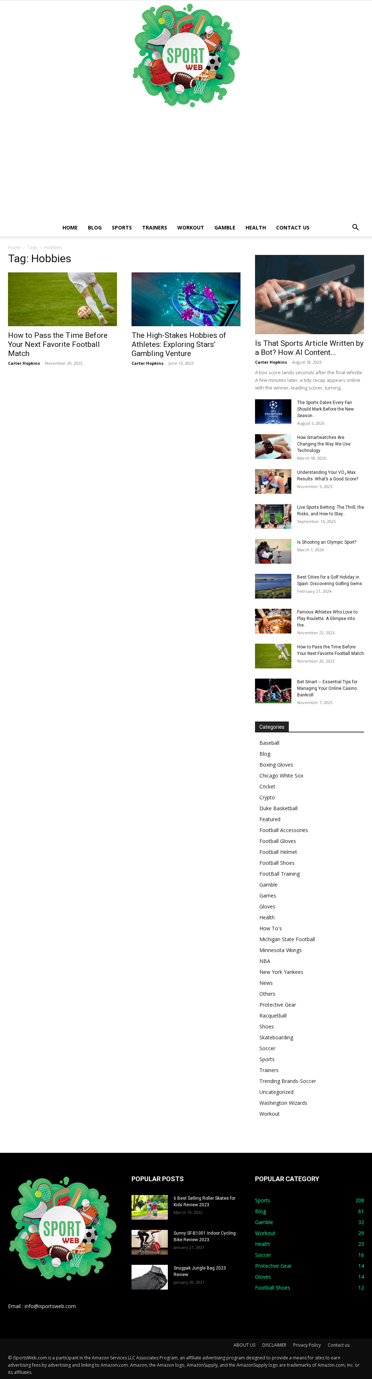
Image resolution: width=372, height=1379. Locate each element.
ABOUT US (244, 1345)
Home (70, 227)
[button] (355, 228)
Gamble (224, 227)
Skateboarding (276, 1037)
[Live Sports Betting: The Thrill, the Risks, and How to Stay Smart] (273, 516)
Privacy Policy (307, 1345)
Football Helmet (278, 851)
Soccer (267, 1048)
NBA (264, 961)
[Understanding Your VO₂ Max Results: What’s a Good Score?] (273, 481)
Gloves (267, 906)
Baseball (269, 742)
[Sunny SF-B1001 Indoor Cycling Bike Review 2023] (150, 1242)
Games (267, 895)
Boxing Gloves (276, 764)
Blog (95, 227)
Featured (269, 819)
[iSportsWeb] (186, 55)
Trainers (154, 227)
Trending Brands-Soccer (287, 1081)
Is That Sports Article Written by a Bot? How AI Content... (309, 348)
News (266, 982)
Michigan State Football (287, 939)
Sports (122, 227)
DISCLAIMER (274, 1345)
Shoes (266, 1026)
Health (256, 227)
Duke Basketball (278, 808)
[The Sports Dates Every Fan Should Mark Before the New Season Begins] (273, 411)
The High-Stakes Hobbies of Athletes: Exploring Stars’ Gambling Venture (179, 344)
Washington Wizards (283, 1102)
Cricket (267, 786)
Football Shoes (277, 862)
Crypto (267, 797)
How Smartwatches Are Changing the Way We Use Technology (324, 444)
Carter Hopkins (24, 363)
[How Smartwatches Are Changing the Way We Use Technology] (273, 446)
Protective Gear (277, 1004)
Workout (190, 227)
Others (267, 993)
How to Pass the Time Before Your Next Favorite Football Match (58, 344)
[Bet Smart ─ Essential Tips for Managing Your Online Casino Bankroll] (273, 691)
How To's (270, 928)
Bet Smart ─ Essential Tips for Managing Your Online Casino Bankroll (327, 688)
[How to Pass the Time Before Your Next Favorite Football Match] (62, 299)
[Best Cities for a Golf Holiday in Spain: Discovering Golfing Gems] (273, 586)
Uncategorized (276, 1091)
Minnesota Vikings (280, 950)
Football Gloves (277, 841)
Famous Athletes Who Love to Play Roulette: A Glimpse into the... (327, 618)
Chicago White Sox (281, 775)
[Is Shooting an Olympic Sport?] (273, 551)
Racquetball (273, 1015)
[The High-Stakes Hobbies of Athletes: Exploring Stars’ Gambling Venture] (186, 299)
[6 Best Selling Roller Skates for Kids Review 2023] (150, 1207)
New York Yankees (281, 971)
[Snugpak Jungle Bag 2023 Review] (150, 1277)
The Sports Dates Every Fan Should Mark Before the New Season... (325, 409)
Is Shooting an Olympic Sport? (326, 542)
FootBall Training (279, 873)
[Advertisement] (186, 164)
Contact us (293, 227)
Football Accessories (283, 830)
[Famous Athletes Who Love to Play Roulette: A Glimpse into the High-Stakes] (273, 621)
